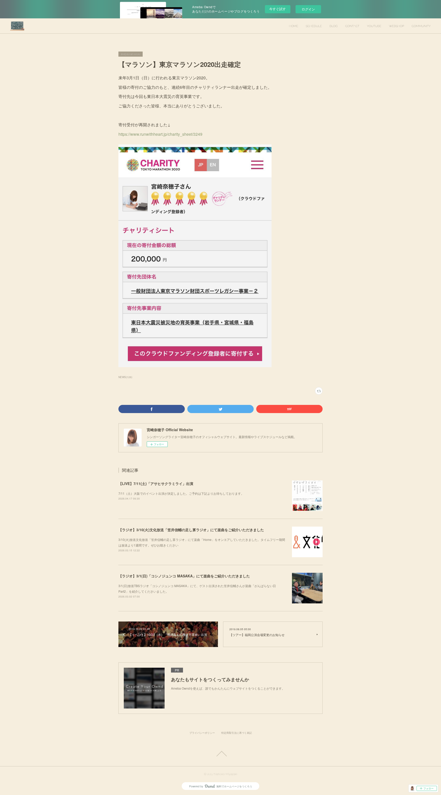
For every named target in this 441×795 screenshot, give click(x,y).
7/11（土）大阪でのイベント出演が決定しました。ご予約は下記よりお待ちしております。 (181, 493)
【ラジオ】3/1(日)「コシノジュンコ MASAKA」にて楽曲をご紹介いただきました (184, 575)
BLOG (333, 26)
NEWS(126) (125, 377)
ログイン (308, 9)
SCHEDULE (314, 26)
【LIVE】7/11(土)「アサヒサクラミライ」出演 (155, 483)
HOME (293, 26)
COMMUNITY (421, 26)
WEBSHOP (396, 26)
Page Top (220, 753)
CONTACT (352, 26)
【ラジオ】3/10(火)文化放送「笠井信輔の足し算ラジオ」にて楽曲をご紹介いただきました (191, 529)
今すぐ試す (277, 8)
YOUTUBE (374, 26)
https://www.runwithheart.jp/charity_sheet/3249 (160, 134)
